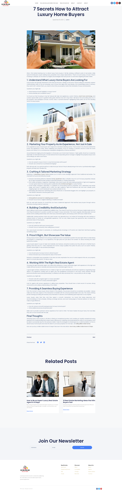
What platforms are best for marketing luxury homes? (43, 198)
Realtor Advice (64, 3)
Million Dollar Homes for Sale (49, 3)
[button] (38, 342)
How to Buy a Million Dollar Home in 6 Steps (81, 326)
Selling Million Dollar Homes (83, 323)
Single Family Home (65, 469)
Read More (30, 411)
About (73, 3)
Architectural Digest (66, 184)
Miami (76, 467)
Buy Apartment (58, 179)
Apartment (63, 467)
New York (77, 473)
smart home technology (85, 96)
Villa (62, 471)
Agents (90, 469)
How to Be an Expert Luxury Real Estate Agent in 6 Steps (42, 401)
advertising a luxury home (41, 174)
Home (36, 3)
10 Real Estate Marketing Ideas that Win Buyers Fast (79, 401)
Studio (62, 473)
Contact (79, 3)
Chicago (77, 471)
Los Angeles (77, 469)
